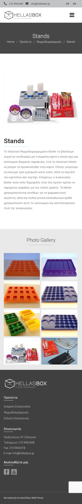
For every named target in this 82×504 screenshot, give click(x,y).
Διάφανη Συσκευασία (17, 406)
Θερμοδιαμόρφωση (16, 412)
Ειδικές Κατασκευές (16, 418)
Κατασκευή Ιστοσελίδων (17, 498)
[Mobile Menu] (72, 15)
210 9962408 (16, 3)
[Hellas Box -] (23, 15)
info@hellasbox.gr (40, 3)
